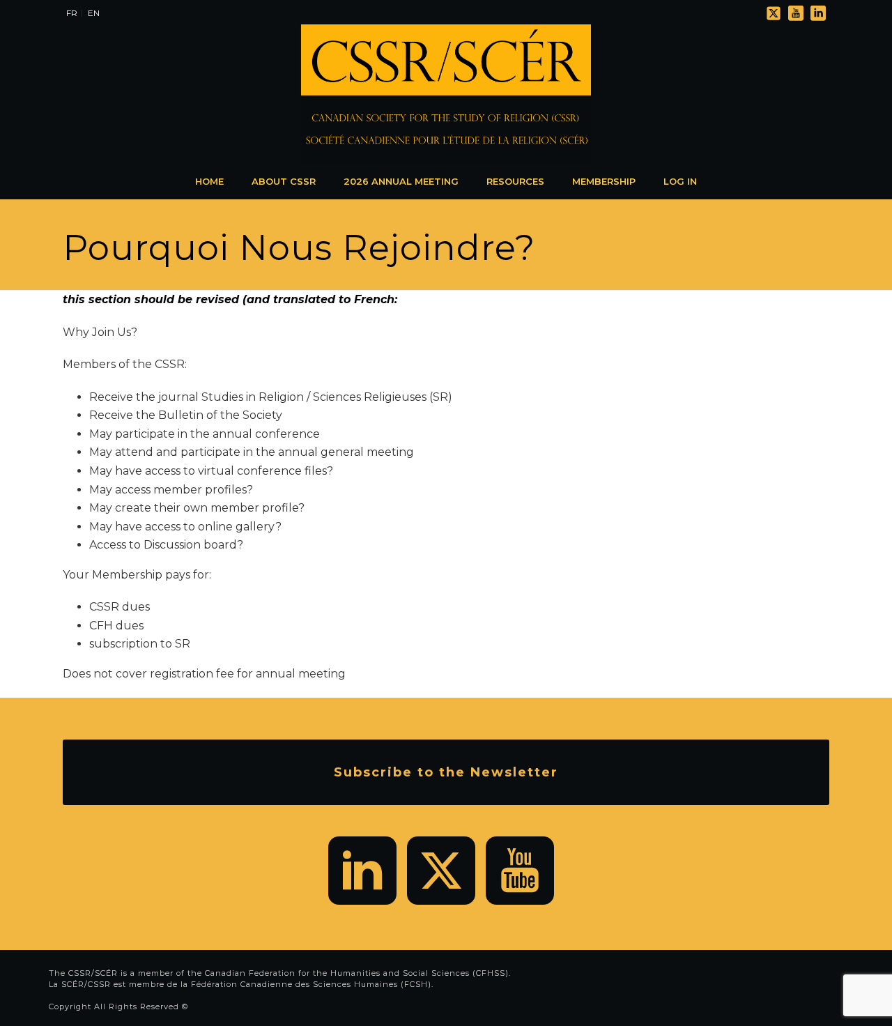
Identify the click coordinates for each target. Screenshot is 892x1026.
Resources (515, 181)
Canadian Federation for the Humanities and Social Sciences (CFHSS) (357, 973)
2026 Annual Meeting (401, 181)
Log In (680, 181)
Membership (604, 181)
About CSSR (284, 181)
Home (209, 181)
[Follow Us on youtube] (520, 870)
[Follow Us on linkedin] (362, 870)
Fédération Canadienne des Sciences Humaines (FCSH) (311, 984)
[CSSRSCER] (446, 94)
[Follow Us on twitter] (441, 870)
